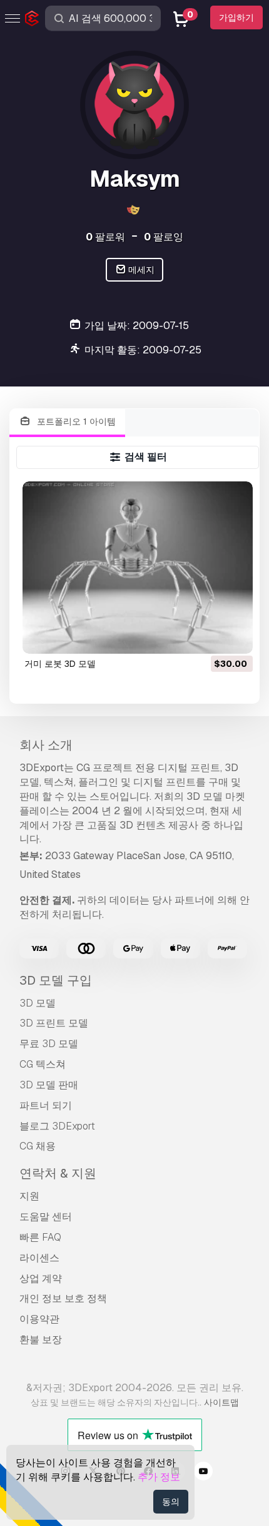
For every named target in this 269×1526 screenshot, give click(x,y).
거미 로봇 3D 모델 (60, 663)
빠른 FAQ (40, 1237)
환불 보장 (40, 1339)
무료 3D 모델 (48, 1043)
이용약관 (39, 1319)
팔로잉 (163, 237)
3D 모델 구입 (55, 980)
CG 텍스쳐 (42, 1064)
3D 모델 (37, 1003)
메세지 (140, 269)
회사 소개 (46, 745)
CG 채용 (37, 1146)
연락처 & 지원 (57, 1173)
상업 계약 (40, 1278)
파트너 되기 (45, 1105)
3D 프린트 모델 (53, 1023)
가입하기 (236, 17)
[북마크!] (234, 636)
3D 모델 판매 (48, 1084)
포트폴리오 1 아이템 (75, 421)
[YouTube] (203, 1472)
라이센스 (39, 1257)
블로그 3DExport (57, 1126)
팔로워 (105, 237)
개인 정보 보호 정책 (63, 1298)
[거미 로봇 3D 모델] (138, 567)
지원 (29, 1196)
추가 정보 (159, 1477)
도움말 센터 (45, 1216)
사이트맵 (221, 1402)
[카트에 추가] (209, 636)
